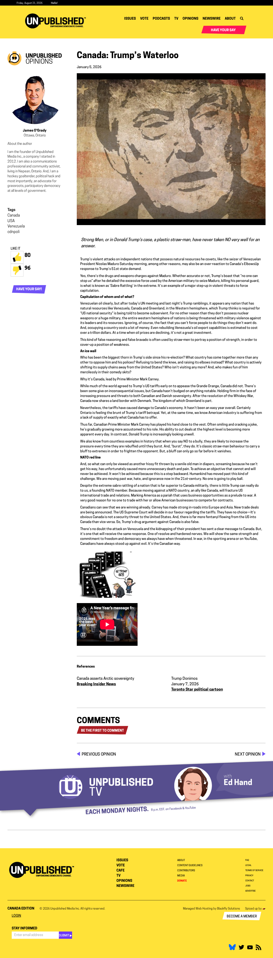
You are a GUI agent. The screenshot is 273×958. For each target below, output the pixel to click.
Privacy (249, 876)
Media (181, 876)
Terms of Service (254, 870)
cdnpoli (13, 232)
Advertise (250, 891)
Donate (182, 881)
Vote (144, 19)
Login (16, 916)
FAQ (247, 860)
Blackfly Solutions (228, 908)
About (230, 19)
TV (176, 19)
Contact (249, 881)
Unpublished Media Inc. (65, 908)
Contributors (186, 870)
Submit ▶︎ (65, 935)
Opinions (190, 19)
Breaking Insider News (96, 684)
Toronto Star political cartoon (197, 690)
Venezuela (16, 227)
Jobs (247, 886)
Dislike (17, 270)
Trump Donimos (184, 679)
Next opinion (248, 755)
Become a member (242, 916)
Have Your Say (223, 30)
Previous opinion (99, 755)
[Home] (57, 21)
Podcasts (161, 19)
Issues (130, 19)
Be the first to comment (102, 730)
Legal (248, 865)
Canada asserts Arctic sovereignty (105, 679)
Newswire (212, 19)
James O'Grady (34, 130)
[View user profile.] (34, 97)
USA (11, 221)
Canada (13, 216)
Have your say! (29, 289)
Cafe (120, 870)
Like (17, 257)
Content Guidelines (189, 865)
